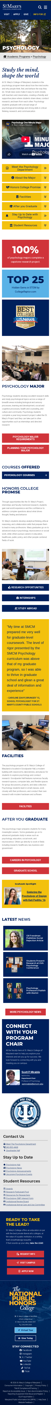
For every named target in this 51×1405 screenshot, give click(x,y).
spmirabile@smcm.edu (32, 1084)
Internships (28, 597)
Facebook (27, 1350)
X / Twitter (27, 1357)
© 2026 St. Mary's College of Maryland (25, 1383)
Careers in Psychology (25, 860)
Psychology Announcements (18, 1171)
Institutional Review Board (17, 1201)
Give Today (27, 1338)
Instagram (27, 1354)
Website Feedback (25, 1402)
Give (26, 14)
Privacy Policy (40, 1385)
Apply (16, 14)
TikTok (26, 1368)
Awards (9, 1189)
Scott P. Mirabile (31, 1072)
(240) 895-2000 (26, 1325)
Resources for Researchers (18, 1195)
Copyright (29, 1385)
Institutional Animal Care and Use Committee (25, 1205)
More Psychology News (25, 1011)
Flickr (27, 1371)
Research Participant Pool (17, 1192)
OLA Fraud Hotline (25, 1397)
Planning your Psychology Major (25, 449)
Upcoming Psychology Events (19, 1174)
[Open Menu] (45, 7)
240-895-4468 (12, 1147)
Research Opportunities (27, 587)
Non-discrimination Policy (38, 1391)
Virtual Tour (27, 1330)
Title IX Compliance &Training (25, 1388)
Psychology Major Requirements (25, 438)
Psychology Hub (13, 1165)
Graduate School (25, 870)
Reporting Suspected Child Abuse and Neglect (25, 1394)
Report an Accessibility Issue (14, 1391)
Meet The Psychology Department (21, 1144)
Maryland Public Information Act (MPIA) (20, 1400)
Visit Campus (27, 1262)
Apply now (27, 1271)
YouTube (26, 1361)
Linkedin (27, 1364)
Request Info (27, 1254)
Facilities (25, 806)
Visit (7, 14)
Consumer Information (14, 1385)
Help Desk (42, 1400)
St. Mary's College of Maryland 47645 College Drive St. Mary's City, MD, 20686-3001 (26, 1319)
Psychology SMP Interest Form (19, 1198)
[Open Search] (39, 7)
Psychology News (14, 1168)
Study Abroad (27, 608)
